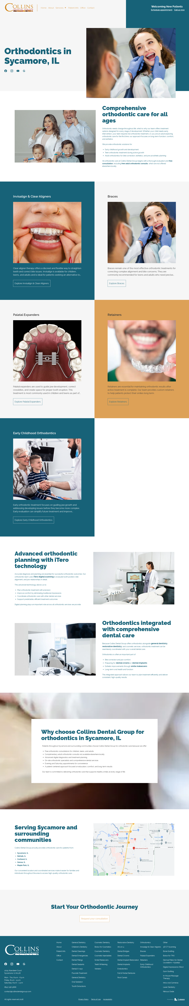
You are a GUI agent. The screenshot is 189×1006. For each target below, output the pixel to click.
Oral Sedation (77, 982)
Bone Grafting (168, 951)
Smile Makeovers (101, 960)
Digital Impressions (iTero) (173, 967)
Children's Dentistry (79, 947)
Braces (143, 951)
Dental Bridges (123, 951)
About (51, 8)
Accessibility (107, 999)
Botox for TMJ (169, 956)
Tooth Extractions (79, 986)
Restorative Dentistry (125, 942)
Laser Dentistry (169, 987)
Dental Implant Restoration (128, 960)
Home (43, 8)
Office (83, 8)
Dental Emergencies (80, 956)
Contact (90, 8)
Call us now (179, 10)
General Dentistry (79, 942)
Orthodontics (145, 942)
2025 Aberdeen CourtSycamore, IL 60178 (13, 971)
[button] (61, 8)
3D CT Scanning (169, 947)
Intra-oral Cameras (170, 983)
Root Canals (122, 977)
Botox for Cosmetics (103, 947)
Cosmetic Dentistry (102, 942)
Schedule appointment (161, 10)
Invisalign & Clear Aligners (150, 947)
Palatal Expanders (147, 956)
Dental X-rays (77, 969)
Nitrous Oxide (168, 991)
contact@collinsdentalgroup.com (17, 991)
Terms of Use (96, 999)
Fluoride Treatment (79, 973)
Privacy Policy (83, 999)
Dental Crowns (123, 956)
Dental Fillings (77, 960)
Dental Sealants (78, 964)
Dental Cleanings (78, 951)
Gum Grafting (168, 971)
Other (165, 942)
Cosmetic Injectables (103, 956)
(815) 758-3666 (10, 987)
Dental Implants (123, 964)
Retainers (144, 960)
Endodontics (122, 969)
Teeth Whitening (101, 964)
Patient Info (73, 8)
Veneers (98, 969)
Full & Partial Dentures (126, 973)
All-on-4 (120, 947)
